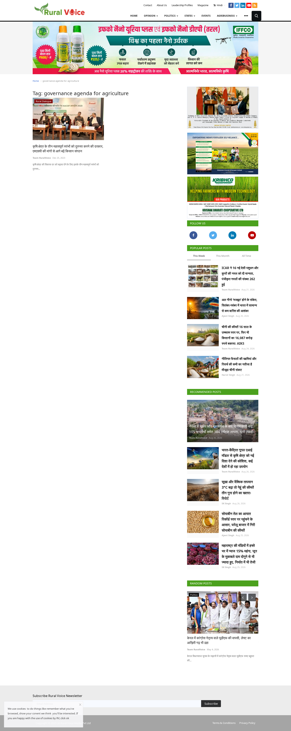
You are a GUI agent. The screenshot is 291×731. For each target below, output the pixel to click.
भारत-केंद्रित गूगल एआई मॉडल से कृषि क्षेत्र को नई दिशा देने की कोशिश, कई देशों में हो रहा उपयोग (238, 458)
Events (206, 15)
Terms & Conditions (224, 723)
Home (134, 15)
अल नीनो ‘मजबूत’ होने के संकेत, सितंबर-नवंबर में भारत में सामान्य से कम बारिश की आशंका (239, 305)
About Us (162, 5)
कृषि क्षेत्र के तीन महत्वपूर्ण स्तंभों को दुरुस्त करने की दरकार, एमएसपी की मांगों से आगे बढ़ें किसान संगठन (68, 148)
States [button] (188, 15)
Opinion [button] (150, 15)
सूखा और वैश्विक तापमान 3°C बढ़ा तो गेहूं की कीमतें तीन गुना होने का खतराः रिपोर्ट (238, 490)
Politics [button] (170, 15)
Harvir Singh (228, 374)
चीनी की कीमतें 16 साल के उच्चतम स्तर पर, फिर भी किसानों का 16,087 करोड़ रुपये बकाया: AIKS (237, 335)
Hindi (219, 5)
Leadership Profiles (182, 5)
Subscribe (211, 703)
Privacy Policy (247, 723)
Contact (148, 5)
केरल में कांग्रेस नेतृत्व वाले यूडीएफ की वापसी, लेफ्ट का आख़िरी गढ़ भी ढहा (219, 640)
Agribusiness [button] (226, 15)
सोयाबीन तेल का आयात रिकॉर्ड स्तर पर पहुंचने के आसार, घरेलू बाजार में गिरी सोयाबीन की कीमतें (238, 522)
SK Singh (226, 503)
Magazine (203, 5)
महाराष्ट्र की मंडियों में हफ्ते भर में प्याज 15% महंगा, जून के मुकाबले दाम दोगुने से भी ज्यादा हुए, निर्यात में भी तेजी (239, 553)
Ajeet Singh (228, 315)
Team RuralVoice (42, 157)
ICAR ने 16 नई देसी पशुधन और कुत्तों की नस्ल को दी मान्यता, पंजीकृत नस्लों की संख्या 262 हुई (240, 276)
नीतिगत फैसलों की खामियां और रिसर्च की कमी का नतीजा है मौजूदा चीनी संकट (239, 364)
